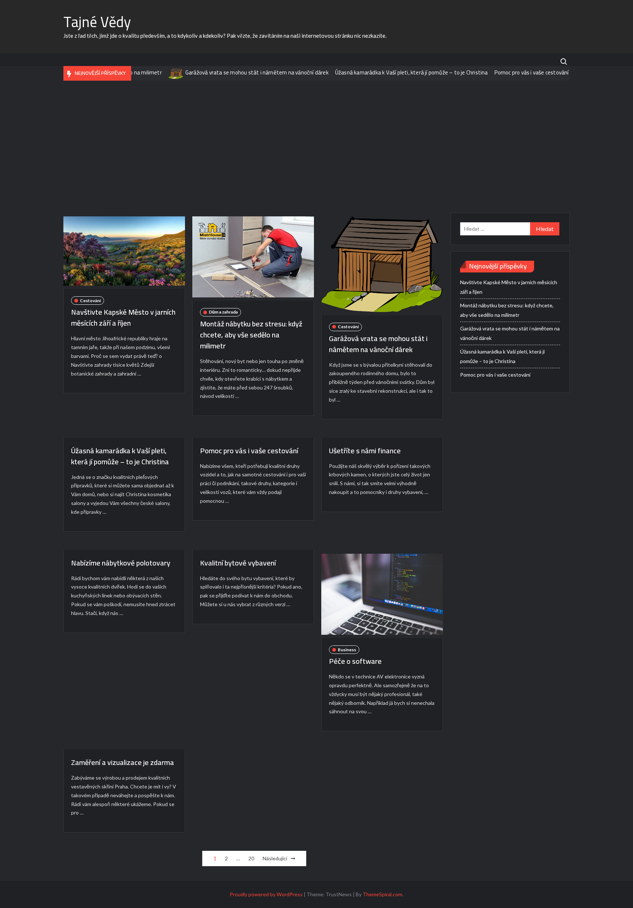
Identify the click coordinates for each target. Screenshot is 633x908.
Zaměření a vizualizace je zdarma (122, 762)
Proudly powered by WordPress (266, 894)
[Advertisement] (316, 146)
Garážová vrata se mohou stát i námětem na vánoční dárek (239, 72)
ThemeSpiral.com (382, 894)
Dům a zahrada (223, 312)
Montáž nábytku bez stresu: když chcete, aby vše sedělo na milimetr (251, 334)
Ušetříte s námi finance (365, 450)
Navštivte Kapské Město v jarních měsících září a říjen (123, 317)
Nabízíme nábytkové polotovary (120, 563)
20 (251, 858)
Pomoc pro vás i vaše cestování (514, 72)
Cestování (90, 300)
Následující (275, 858)
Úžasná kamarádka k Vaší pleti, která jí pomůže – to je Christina (394, 72)
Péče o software (355, 661)
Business (347, 649)
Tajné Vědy (97, 22)
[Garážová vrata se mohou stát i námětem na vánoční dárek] (159, 72)
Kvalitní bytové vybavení (238, 563)
